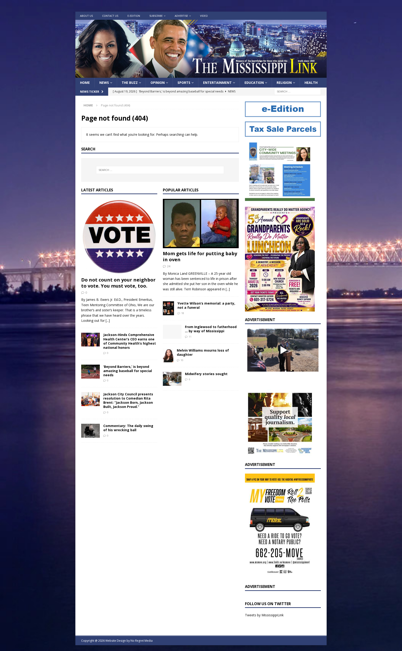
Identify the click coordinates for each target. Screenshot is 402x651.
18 (182, 313)
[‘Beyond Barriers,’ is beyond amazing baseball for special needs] (90, 372)
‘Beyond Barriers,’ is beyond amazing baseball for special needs (127, 370)
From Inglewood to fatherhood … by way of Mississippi (211, 329)
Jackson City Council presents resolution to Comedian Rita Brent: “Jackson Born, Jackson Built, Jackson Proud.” (128, 400)
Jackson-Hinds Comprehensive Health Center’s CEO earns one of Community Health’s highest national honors (129, 341)
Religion (284, 82)
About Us (86, 15)
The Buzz (130, 82)
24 (168, 266)
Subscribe (156, 15)
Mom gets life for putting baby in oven (200, 256)
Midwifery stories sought (206, 374)
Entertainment (217, 82)
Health (311, 82)
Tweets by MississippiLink (264, 615)
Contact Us (110, 15)
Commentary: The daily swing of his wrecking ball (128, 428)
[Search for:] (297, 91)
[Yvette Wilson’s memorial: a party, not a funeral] (168, 308)
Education (254, 82)
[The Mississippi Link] (201, 75)
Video (204, 15)
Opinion (158, 82)
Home (85, 82)
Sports (184, 82)
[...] (108, 320)
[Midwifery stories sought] (172, 379)
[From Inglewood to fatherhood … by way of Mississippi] (172, 332)
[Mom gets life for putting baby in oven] (201, 223)
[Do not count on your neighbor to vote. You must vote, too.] (119, 236)
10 (182, 360)
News (104, 82)
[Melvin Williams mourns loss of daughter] (168, 355)
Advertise (181, 15)
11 (190, 336)
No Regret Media (142, 641)
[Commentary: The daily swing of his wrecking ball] (90, 431)
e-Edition (133, 15)
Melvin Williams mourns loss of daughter (203, 352)
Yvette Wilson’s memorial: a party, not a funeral (206, 305)
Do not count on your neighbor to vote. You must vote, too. (118, 283)
